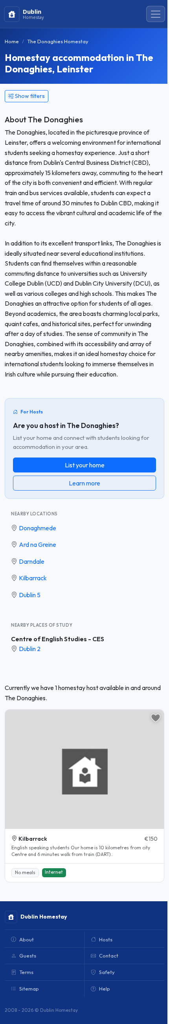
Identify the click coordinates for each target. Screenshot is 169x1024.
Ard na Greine (37, 544)
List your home (85, 465)
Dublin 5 (29, 595)
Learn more (84, 483)
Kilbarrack (33, 578)
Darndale (31, 561)
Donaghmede (37, 528)
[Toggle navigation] (155, 14)
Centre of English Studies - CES (57, 639)
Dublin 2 (29, 649)
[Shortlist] (155, 718)
